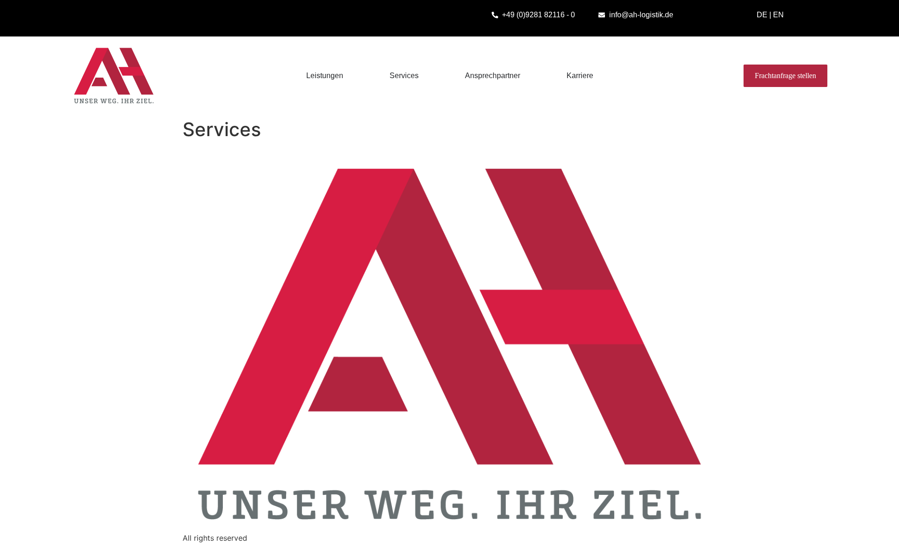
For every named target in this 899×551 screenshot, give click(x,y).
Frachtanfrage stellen (785, 76)
